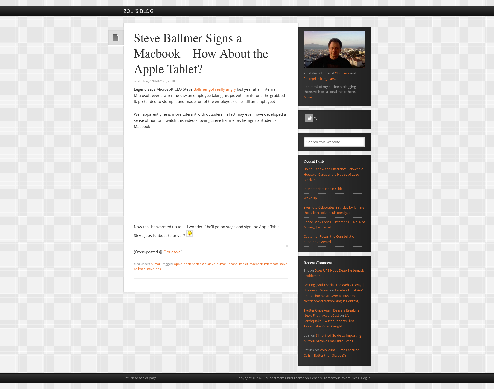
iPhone (232, 264)
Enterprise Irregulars (319, 78)
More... (309, 97)
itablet (243, 264)
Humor (155, 264)
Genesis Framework (325, 378)
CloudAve (172, 251)
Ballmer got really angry (214, 89)
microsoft (271, 264)
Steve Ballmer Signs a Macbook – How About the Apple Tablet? (201, 52)
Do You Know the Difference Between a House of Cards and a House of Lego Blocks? (333, 174)
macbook (256, 264)
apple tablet (192, 264)
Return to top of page (139, 378)
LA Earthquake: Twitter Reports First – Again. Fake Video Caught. (330, 321)
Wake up (310, 198)
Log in (365, 378)
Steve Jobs (153, 268)
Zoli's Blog (138, 10)
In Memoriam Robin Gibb (323, 188)
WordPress (350, 378)
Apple (178, 264)
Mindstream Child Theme (285, 378)
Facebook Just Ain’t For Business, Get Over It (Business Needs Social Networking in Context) (334, 295)
